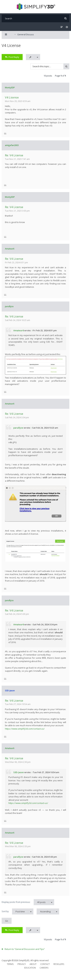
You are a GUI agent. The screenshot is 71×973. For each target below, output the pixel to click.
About (33, 964)
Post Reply (14, 57)
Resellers (58, 964)
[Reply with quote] (5, 133)
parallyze (9, 306)
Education (30, 967)
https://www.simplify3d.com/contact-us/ (25, 728)
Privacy (22, 964)
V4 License (11, 45)
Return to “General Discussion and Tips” (25, 949)
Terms (10, 964)
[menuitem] (66, 27)
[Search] (65, 18)
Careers (44, 967)
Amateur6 (9, 248)
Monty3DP (10, 87)
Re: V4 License (14, 155)
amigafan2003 (12, 145)
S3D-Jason (10, 690)
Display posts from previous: (24, 902)
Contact (45, 964)
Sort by (13, 911)
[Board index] (35, 6)
